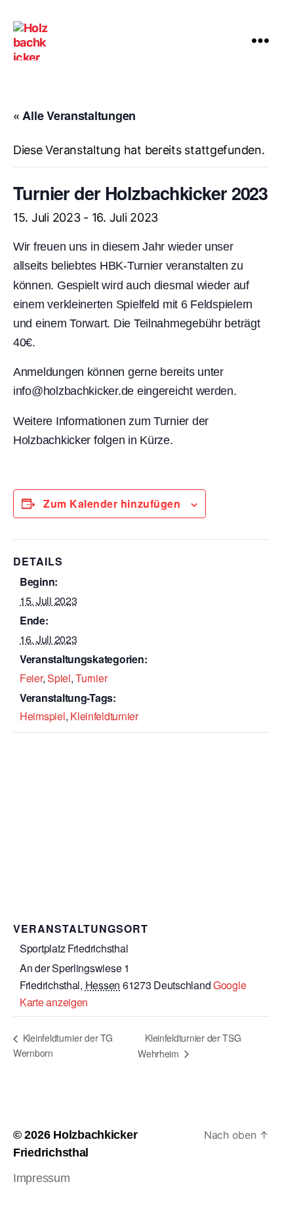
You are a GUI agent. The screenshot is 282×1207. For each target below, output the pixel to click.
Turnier (91, 677)
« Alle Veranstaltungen (74, 115)
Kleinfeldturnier (104, 716)
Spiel (59, 677)
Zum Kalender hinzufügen (111, 503)
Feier (31, 677)
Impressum (41, 1178)
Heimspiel (43, 716)
